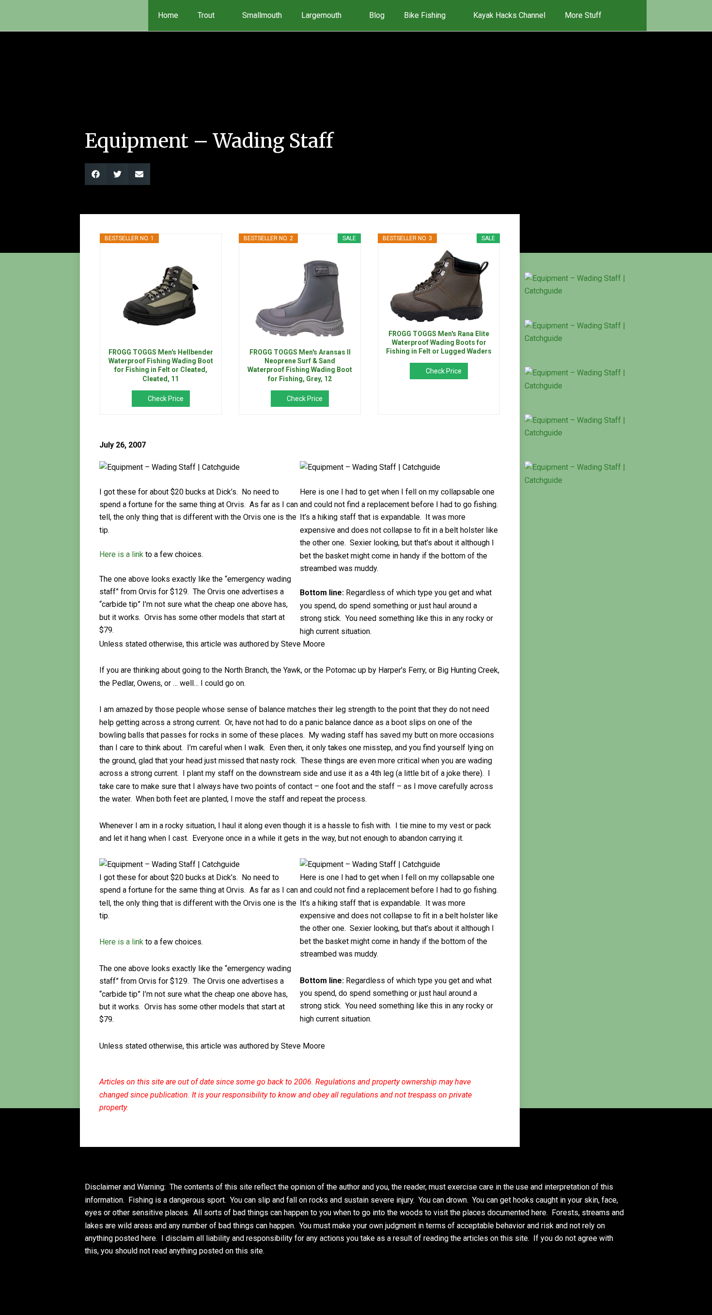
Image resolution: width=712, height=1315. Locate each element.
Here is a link (121, 554)
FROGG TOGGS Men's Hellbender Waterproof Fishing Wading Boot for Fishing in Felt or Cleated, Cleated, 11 (160, 365)
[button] (633, 15)
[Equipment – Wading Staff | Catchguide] (575, 285)
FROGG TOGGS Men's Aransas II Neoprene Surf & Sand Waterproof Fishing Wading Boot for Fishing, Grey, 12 (300, 365)
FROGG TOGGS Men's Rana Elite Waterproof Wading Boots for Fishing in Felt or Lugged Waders (439, 342)
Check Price (166, 398)
